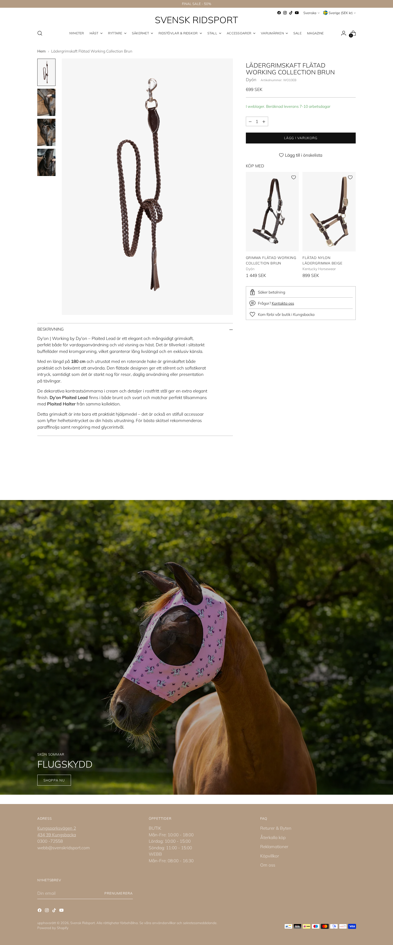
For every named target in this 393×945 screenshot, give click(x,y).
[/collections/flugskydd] (196, 647)
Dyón (251, 80)
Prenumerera (118, 893)
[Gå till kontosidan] (343, 33)
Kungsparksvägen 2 (56, 828)
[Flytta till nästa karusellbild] (352, 475)
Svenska (309, 13)
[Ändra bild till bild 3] (46, 132)
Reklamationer (274, 846)
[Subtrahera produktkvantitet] (250, 121)
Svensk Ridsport (82, 923)
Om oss (267, 865)
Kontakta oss (283, 303)
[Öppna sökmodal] (39, 33)
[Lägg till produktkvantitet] (264, 121)
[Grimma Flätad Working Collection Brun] (272, 212)
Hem (41, 51)
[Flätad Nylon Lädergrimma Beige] (329, 212)
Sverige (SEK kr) (341, 13)
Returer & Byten (275, 828)
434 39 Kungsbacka (56, 834)
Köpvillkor (269, 856)
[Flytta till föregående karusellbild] (341, 475)
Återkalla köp (273, 837)
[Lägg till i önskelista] (293, 177)
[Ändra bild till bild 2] (46, 102)
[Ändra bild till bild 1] (46, 72)
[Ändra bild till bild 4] (46, 162)
